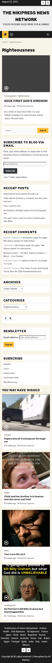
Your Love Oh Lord (12, 206)
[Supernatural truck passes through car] (26, 412)
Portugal (15, 641)
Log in (6, 368)
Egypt (6, 641)
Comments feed (10, 377)
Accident (7, 435)
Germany (5, 638)
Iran (40, 638)
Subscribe (10, 171)
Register (7, 364)
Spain (24, 641)
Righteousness (23, 96)
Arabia (47, 638)
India (31, 641)
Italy (37, 641)
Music (6, 551)
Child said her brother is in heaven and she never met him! (24, 498)
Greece (14, 638)
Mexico (26, 645)
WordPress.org (10, 382)
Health (6, 631)
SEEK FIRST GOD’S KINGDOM (26, 101)
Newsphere (39, 656)
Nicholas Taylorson (26, 106)
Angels (7, 493)
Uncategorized (10, 605)
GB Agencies (33, 631)
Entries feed (8, 373)
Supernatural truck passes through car (20, 194)
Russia (42, 635)
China (15, 635)
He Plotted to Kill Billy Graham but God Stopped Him (23, 610)
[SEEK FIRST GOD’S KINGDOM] (26, 73)
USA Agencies (18, 631)
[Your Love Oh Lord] (26, 528)
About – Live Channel (13, 256)
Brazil (23, 635)
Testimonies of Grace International (20, 628)
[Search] (48, 34)
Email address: (11, 337)
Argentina (32, 635)
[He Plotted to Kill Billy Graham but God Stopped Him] (26, 583)
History (42, 628)
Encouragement (10, 96)
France (44, 631)
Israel (44, 641)
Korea (33, 638)
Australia (24, 638)
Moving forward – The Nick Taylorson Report (23, 253)
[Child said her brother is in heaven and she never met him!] (26, 470)
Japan (8, 635)
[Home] (5, 35)
